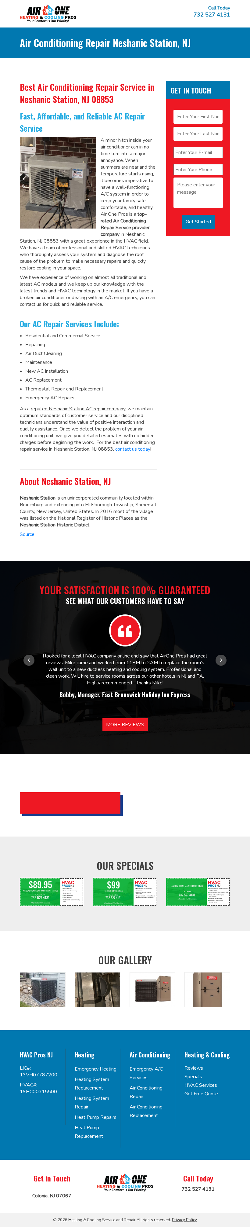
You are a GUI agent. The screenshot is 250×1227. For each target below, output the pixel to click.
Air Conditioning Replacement (146, 1111)
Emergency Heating (95, 1069)
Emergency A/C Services (146, 1073)
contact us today (132, 449)
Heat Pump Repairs (95, 1117)
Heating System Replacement (92, 1083)
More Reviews (125, 724)
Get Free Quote (201, 1093)
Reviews (193, 1068)
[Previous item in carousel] (28, 660)
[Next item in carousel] (221, 660)
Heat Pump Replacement (89, 1132)
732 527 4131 (212, 14)
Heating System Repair (92, 1102)
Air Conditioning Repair (146, 1092)
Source (27, 534)
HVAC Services (200, 1085)
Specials (193, 1076)
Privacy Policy (184, 1220)
